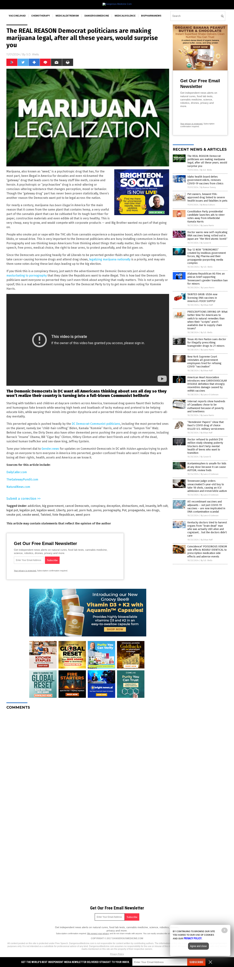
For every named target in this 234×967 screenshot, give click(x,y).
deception (113, 506)
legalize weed (46, 510)
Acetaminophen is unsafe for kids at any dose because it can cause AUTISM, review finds (206, 467)
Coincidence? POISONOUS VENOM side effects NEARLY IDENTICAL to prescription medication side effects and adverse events (207, 551)
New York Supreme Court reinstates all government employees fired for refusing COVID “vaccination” (204, 361)
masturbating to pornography (26, 275)
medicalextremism (67, 15)
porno (97, 510)
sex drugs (152, 510)
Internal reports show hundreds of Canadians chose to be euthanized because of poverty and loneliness (206, 406)
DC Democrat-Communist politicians (96, 424)
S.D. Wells (32, 54)
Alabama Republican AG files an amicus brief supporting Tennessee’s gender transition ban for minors (207, 278)
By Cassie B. (206, 243)
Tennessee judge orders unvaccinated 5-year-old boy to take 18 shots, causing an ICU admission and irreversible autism (207, 486)
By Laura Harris (207, 225)
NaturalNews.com (18, 487)
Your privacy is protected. (25, 571)
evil (141, 506)
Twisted (45, 514)
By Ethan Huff (207, 305)
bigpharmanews (151, 15)
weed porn (83, 514)
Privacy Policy (117, 954)
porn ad (72, 510)
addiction (34, 506)
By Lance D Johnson (209, 394)
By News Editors (207, 205)
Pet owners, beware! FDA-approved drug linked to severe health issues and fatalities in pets (207, 197)
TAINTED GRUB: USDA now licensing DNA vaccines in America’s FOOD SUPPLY (202, 298)
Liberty (60, 510)
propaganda (136, 510)
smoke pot (13, 514)
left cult (162, 506)
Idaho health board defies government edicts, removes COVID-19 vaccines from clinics (205, 180)
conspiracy (98, 506)
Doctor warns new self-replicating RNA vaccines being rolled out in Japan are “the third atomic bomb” (207, 235)
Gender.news (50, 448)
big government (53, 506)
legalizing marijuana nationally (110, 259)
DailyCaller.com (16, 472)
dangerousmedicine (96, 15)
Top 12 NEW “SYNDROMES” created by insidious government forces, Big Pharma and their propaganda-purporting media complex (206, 256)
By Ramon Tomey (208, 187)
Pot (124, 510)
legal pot (12, 510)
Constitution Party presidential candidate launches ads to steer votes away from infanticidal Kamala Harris (206, 216)
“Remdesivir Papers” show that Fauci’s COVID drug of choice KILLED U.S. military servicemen (205, 425)
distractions (130, 506)
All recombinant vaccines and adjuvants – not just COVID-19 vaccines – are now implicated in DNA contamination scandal (206, 506)
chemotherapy (40, 15)
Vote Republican (63, 514)
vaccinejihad (17, 15)
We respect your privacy (98, 933)
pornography (111, 510)
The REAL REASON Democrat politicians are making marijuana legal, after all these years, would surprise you (207, 161)
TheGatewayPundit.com (22, 479)
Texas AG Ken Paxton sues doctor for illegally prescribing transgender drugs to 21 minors (206, 342)
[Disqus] (87, 758)
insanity (150, 506)
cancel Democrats (77, 506)
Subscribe (196, 962)
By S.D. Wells (206, 170)
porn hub (85, 510)
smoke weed (30, 514)
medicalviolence (125, 15)
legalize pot (27, 510)
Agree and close (198, 946)
